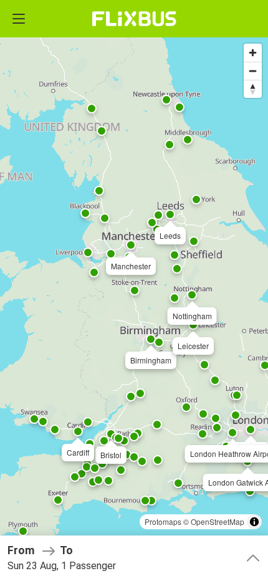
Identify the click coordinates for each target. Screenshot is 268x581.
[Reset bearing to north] (253, 89)
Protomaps (163, 521)
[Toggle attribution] (254, 521)
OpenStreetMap (217, 521)
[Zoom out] (253, 71)
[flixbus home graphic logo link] (134, 18)
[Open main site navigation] (18, 18)
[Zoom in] (253, 53)
